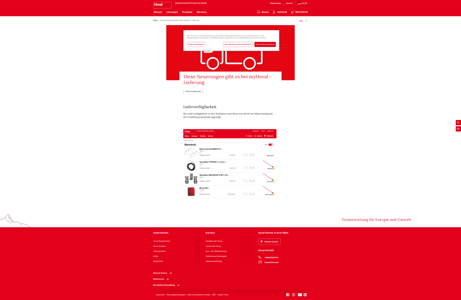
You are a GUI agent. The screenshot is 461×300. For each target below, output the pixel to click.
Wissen (158, 12)
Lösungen (172, 12)
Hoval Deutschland (161, 241)
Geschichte (158, 261)
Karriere (289, 3)
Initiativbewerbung (214, 261)
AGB (213, 295)
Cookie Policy (223, 295)
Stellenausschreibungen (216, 256)
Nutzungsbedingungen (176, 295)
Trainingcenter (159, 251)
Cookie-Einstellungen (196, 44)
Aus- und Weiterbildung (216, 251)
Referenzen (158, 279)
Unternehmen (275, 3)
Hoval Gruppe (159, 246)
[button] (269, 242)
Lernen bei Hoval (213, 246)
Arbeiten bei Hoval (214, 241)
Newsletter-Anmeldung (164, 285)
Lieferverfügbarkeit (193, 91)
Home (155, 20)
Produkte (187, 12)
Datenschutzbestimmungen (198, 295)
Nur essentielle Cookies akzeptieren (238, 44)
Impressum (160, 295)
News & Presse (160, 273)
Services (201, 12)
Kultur (155, 256)
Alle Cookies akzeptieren (265, 44)
